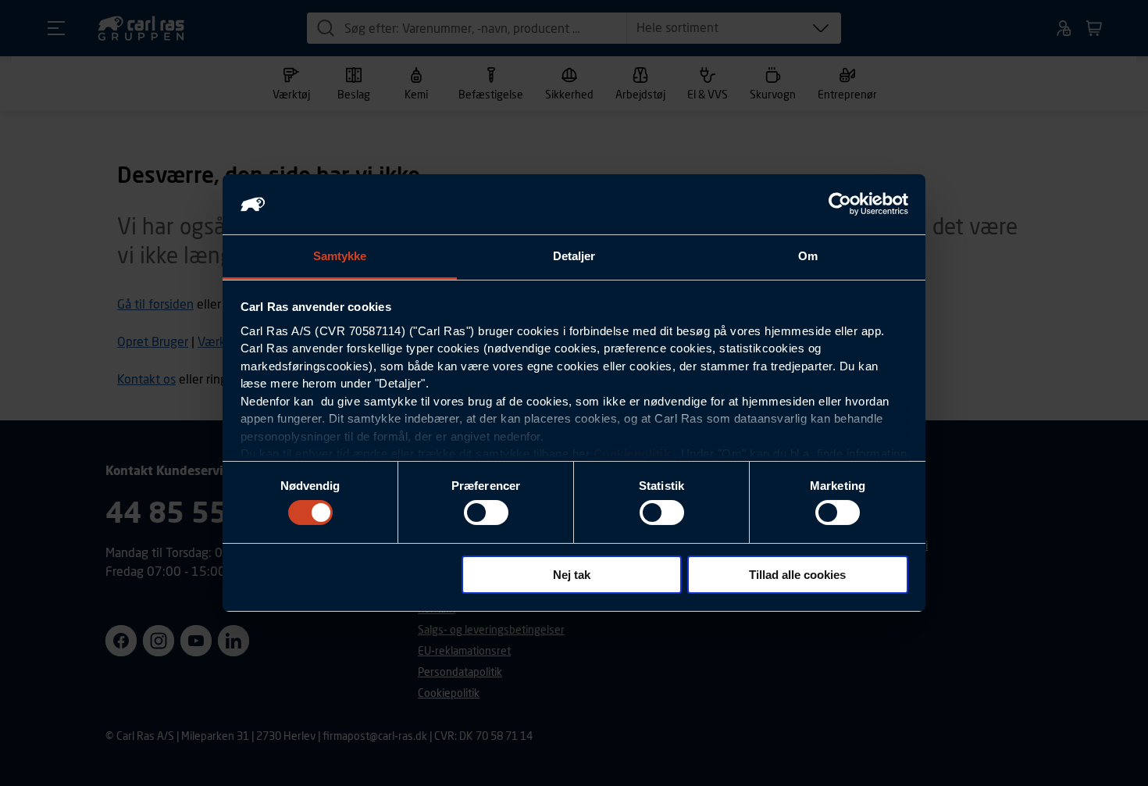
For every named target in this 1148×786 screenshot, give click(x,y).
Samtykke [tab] (340, 256)
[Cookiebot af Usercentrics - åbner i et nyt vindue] (840, 204)
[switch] (486, 512)
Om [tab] (808, 256)
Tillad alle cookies (797, 574)
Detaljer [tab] (574, 256)
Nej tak (571, 574)
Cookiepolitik (632, 453)
